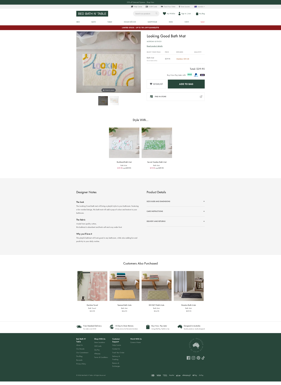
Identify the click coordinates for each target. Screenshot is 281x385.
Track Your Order (169, 6)
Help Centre (138, 6)
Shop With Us (99, 339)
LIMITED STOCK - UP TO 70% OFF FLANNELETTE (140, 27)
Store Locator (185, 6)
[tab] (176, 201)
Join (189, 13)
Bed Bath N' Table (81, 340)
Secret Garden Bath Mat (157, 162)
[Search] (156, 13)
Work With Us (136, 339)
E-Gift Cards (153, 6)
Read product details (155, 46)
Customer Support (116, 340)
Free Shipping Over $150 (140, 2)
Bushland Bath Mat (124, 162)
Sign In (183, 13)
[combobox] (146, 13)
